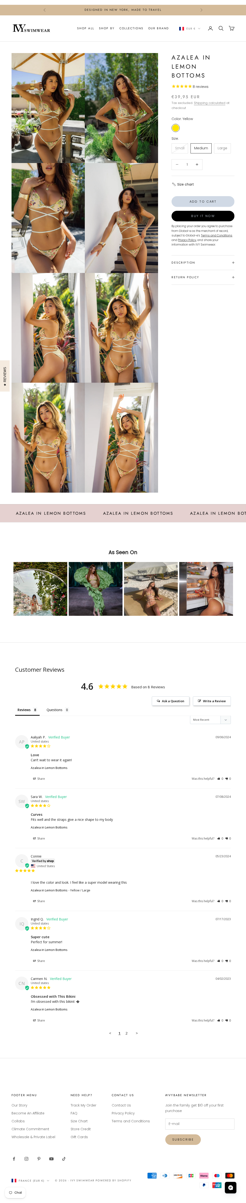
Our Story (19, 1105)
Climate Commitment (30, 1129)
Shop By (107, 28)
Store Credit (81, 1129)
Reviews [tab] (24, 709)
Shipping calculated (209, 103)
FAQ (74, 1113)
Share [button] (41, 779)
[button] (183, 184)
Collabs (18, 1121)
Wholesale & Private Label (33, 1137)
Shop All (85, 28)
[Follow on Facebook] (14, 1158)
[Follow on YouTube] (51, 1158)
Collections (131, 28)
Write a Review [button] (214, 701)
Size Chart (79, 1121)
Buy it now (203, 216)
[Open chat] (230, 1187)
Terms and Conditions (131, 1121)
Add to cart (203, 201)
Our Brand (158, 28)
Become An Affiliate (28, 1113)
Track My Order (83, 1105)
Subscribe (183, 1139)
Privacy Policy (123, 1113)
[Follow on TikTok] (64, 1158)
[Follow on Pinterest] (39, 1158)
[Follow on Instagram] (26, 1158)
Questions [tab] (54, 709)
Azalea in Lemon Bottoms (49, 768)
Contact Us (121, 1105)
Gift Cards (79, 1137)
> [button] (137, 1033)
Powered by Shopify (113, 1180)
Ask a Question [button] (173, 701)
